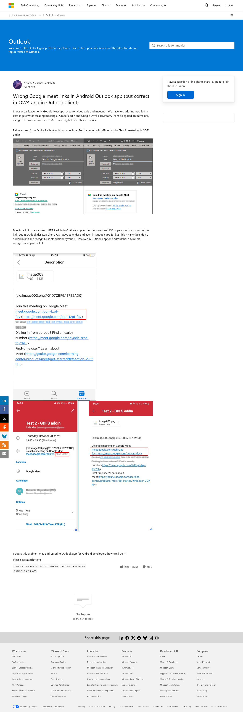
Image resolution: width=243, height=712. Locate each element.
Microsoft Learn (167, 667)
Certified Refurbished (60, 684)
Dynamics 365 (128, 667)
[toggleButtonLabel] (231, 15)
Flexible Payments (58, 696)
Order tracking (57, 679)
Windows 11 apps (19, 696)
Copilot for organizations (22, 673)
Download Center (58, 662)
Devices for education (96, 662)
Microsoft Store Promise (61, 690)
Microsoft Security (129, 662)
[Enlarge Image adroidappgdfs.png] (83, 466)
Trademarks (158, 706)
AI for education (94, 696)
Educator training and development (102, 684)
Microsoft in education (97, 656)
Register (217, 5)
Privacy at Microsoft (205, 673)
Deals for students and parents (100, 690)
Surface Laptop (18, 662)
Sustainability (202, 696)
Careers (200, 656)
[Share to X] (133, 637)
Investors (200, 679)
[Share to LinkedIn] (121, 637)
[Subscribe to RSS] (151, 637)
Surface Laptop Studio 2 (22, 667)
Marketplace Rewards (169, 690)
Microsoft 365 (127, 673)
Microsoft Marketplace (170, 684)
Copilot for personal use (22, 679)
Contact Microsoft (97, 706)
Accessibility (202, 690)
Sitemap (81, 706)
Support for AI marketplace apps (174, 673)
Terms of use (143, 706)
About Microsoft (203, 662)
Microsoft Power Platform (132, 679)
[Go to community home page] (11, 5)
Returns (54, 673)
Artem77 (29, 82)
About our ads (201, 706)
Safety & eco (172, 706)
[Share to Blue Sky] (145, 637)
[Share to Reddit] (139, 637)
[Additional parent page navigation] (40, 15)
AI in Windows (18, 684)
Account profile (57, 656)
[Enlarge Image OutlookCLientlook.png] (83, 176)
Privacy (112, 706)
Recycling (187, 706)
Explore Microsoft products (23, 690)
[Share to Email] (157, 637)
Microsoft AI (127, 656)
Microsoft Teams (129, 684)
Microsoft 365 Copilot (131, 690)
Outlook (49, 15)
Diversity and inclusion (206, 684)
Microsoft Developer (169, 662)
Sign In (229, 5)
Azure (162, 656)
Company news (203, 667)
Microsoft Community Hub (21, 15)
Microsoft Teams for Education (100, 667)
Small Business (128, 696)
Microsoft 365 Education (97, 673)
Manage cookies (127, 706)
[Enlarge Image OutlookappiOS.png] (54, 326)
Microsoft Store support (61, 667)
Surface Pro (17, 656)
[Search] (207, 5)
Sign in (180, 95)
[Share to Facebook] (127, 637)
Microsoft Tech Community (171, 679)
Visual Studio (165, 696)
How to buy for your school (98, 679)
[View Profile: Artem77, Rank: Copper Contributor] (17, 84)
